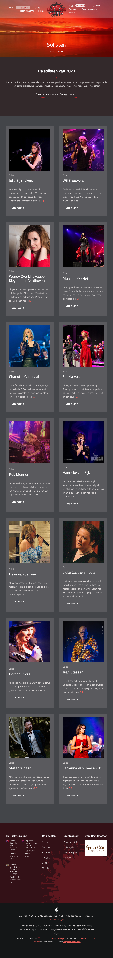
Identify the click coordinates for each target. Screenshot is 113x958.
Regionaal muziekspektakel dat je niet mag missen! (32, 844)
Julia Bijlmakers (21, 180)
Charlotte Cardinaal (24, 376)
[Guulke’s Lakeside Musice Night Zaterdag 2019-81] (23, 840)
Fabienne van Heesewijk (82, 768)
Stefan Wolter (20, 768)
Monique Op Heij (76, 278)
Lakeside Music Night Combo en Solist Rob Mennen (15, 869)
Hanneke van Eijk (76, 472)
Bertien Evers (19, 674)
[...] (42, 200)
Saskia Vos (71, 376)
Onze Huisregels (56, 919)
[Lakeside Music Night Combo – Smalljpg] (7, 864)
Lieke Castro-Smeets (79, 572)
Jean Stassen (73, 672)
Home (52, 51)
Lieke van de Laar (22, 574)
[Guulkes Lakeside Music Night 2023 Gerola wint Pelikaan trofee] (7, 840)
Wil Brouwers (73, 180)
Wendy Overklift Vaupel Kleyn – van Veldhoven (27, 278)
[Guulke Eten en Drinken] (96, 840)
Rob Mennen (19, 474)
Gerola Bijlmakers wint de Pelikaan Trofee (14, 845)
